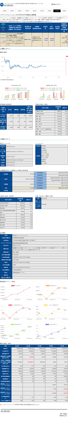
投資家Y (65, 413)
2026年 (4, 10)
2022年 (34, 10)
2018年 (64, 10)
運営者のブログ (56, 4)
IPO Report (8, 5)
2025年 (12, 10)
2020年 (49, 10)
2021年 (42, 10)
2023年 (27, 10)
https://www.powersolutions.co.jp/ (20, 242)
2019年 (57, 10)
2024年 (19, 10)
